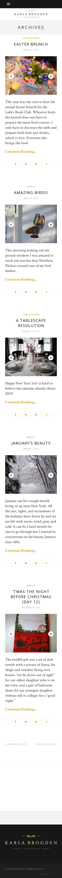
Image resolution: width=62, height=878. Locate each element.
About (31, 186)
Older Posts (45, 744)
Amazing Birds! (31, 192)
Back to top (47, 874)
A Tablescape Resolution (31, 323)
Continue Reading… (21, 151)
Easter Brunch (31, 44)
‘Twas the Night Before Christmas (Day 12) (31, 596)
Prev (11, 76)
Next (50, 76)
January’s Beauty (31, 443)
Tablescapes (31, 38)
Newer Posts (17, 744)
